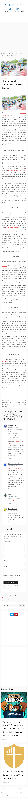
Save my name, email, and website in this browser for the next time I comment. (14, 575)
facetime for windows (14, 468)
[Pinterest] (16, 614)
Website (6, 566)
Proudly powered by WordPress (10, 793)
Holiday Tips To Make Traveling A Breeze (7, 404)
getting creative (20, 319)
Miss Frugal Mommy (14, 7)
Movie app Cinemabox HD (13, 227)
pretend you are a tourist (17, 170)
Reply (9, 458)
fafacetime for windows (15, 464)
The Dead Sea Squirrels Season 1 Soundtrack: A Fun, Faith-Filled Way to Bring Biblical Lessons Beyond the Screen (13, 729)
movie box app (12, 425)
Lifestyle (4, 78)
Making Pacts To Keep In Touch (21, 403)
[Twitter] (12, 614)
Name (6, 554)
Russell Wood (12, 509)
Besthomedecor (18, 500)
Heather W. (12, 92)
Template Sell (14, 795)
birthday (5, 361)
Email (6, 560)
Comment (7, 541)
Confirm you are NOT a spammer (11, 587)
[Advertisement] (14, 36)
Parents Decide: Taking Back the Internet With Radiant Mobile (12, 775)
